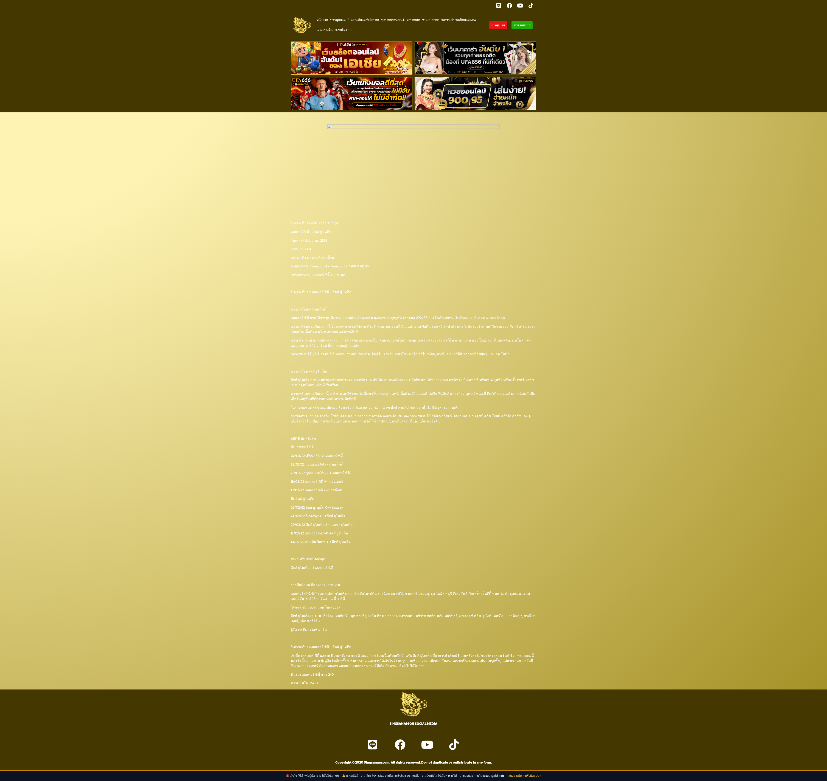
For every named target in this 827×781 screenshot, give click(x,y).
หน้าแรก (322, 20)
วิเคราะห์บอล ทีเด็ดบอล (363, 20)
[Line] (498, 5)
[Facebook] (509, 5)
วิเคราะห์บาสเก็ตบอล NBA (458, 20)
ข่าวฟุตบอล (338, 20)
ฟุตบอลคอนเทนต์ (392, 20)
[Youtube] (520, 5)
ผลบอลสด (413, 20)
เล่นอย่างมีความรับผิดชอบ (334, 30)
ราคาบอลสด (430, 20)
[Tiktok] (530, 5)
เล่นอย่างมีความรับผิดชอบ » (524, 776)
